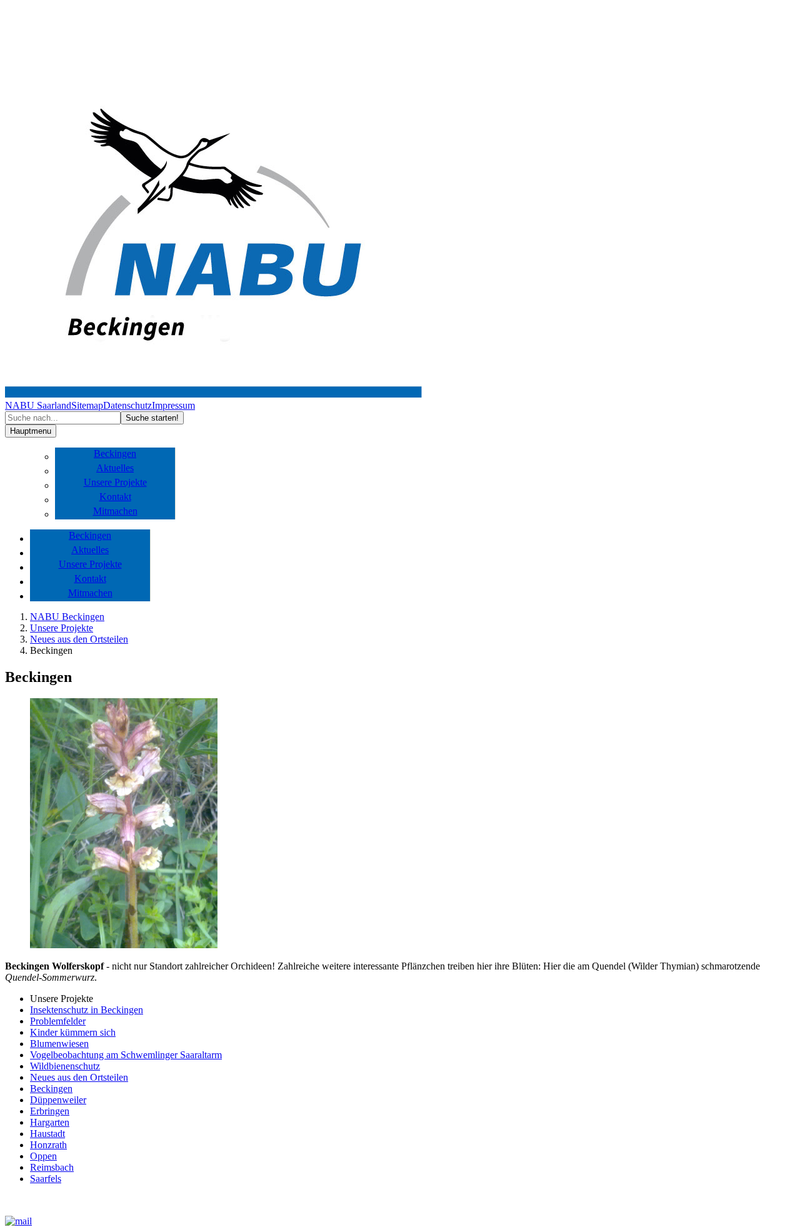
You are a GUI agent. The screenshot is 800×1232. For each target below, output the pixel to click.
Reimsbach (52, 1167)
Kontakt (115, 497)
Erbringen (49, 1111)
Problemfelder (58, 1021)
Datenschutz (127, 405)
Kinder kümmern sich (73, 1032)
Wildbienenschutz (65, 1066)
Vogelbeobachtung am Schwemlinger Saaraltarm (126, 1054)
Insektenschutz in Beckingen (86, 1009)
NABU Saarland (38, 405)
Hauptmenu (30, 431)
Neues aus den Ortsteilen (79, 639)
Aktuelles (115, 468)
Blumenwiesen (59, 1043)
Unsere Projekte (115, 482)
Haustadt (47, 1133)
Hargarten (49, 1122)
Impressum (173, 405)
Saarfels (45, 1178)
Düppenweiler (58, 1099)
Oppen (43, 1156)
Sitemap (87, 405)
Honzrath (48, 1144)
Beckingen (115, 453)
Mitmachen (115, 511)
